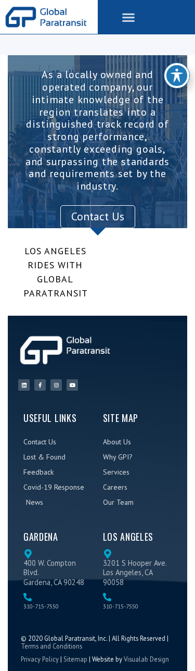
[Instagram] (56, 385)
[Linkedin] (24, 385)
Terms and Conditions (51, 646)
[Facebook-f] (40, 385)
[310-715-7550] (27, 597)
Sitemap (75, 659)
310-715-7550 (41, 606)
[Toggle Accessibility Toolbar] (176, 75)
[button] (129, 17)
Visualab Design (146, 659)
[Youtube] (72, 385)
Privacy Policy (40, 659)
